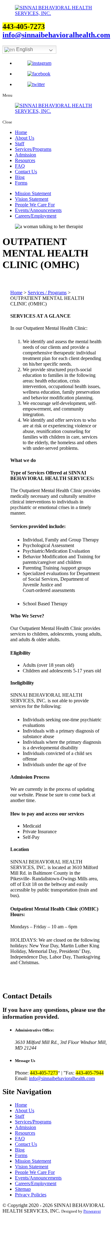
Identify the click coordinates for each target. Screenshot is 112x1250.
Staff (19, 143)
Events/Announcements (38, 210)
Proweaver (92, 1211)
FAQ (20, 166)
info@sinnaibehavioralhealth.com (56, 35)
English (24, 49)
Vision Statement (31, 199)
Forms (21, 182)
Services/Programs (33, 149)
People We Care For (35, 204)
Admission (25, 154)
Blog (20, 177)
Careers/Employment (35, 216)
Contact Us (26, 171)
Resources (25, 160)
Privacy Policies (30, 1194)
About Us (24, 138)
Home (21, 132)
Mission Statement (33, 193)
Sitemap (23, 1189)
